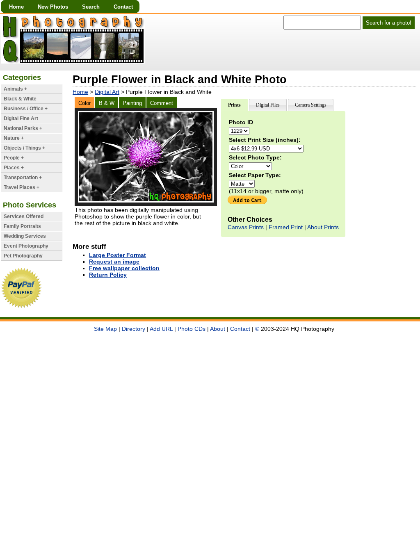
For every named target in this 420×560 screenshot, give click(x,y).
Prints (234, 105)
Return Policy (108, 274)
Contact (123, 7)
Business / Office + (26, 109)
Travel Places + (21, 187)
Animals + (15, 89)
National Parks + (23, 128)
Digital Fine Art (21, 118)
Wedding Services (25, 236)
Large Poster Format (117, 255)
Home (16, 7)
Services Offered (23, 216)
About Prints (323, 227)
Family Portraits (22, 226)
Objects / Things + (24, 148)
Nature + (14, 138)
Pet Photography (23, 256)
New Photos (53, 7)
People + (14, 158)
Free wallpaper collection (124, 268)
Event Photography (26, 246)
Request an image (114, 261)
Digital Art (107, 92)
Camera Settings (310, 105)
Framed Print (286, 227)
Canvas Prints (246, 227)
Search (91, 7)
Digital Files (268, 105)
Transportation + (23, 177)
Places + (14, 168)
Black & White (20, 99)
